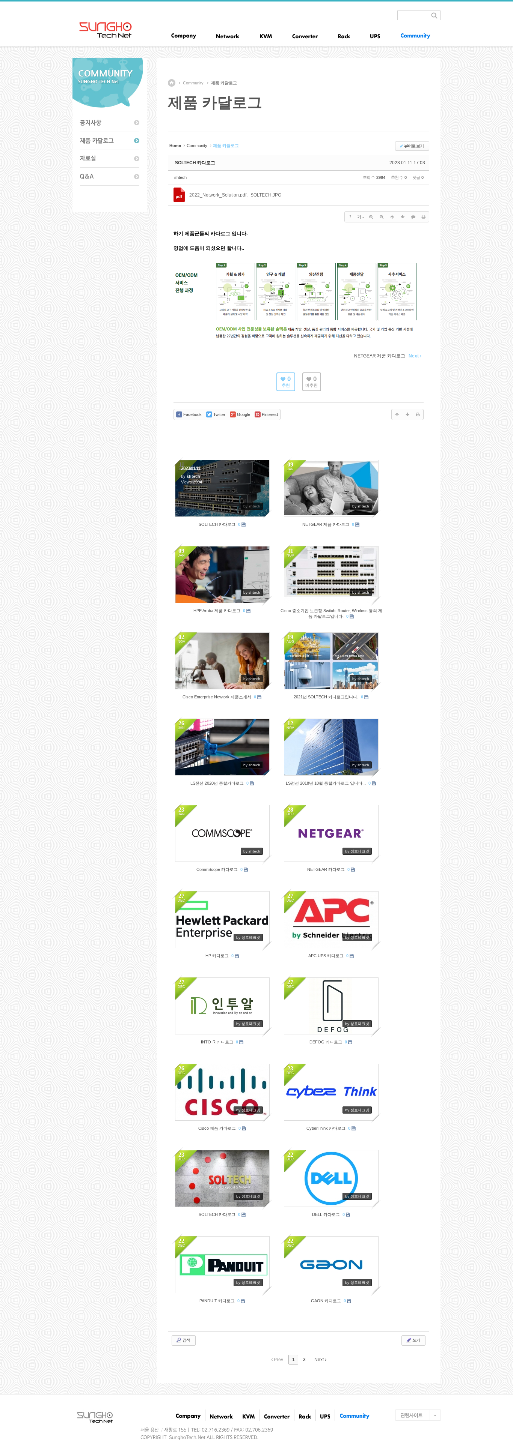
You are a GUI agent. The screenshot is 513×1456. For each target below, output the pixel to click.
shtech (180, 177)
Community (193, 83)
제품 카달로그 (224, 83)
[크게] (371, 217)
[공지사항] (109, 123)
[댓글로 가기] (413, 217)
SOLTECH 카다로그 (195, 162)
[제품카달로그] (109, 141)
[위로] (392, 217)
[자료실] (109, 159)
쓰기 (416, 1340)
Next (319, 1359)
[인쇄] (423, 217)
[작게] (381, 217)
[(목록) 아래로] (402, 217)
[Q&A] (109, 177)
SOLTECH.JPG (265, 195)
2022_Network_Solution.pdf (217, 195)
